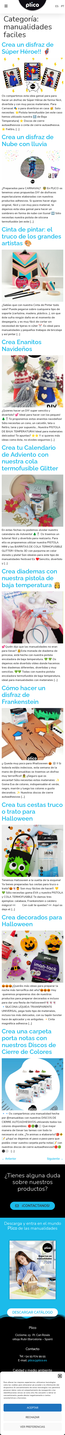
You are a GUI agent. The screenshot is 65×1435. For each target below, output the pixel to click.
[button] (60, 1376)
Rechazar (32, 1417)
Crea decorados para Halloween (32, 921)
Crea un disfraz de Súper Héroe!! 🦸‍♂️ (28, 48)
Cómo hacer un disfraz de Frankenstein (23, 694)
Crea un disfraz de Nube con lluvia (28, 140)
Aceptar (32, 1407)
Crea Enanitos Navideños (21, 345)
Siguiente (55, 1158)
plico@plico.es (37, 1360)
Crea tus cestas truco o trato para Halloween (32, 811)
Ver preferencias (32, 1426)
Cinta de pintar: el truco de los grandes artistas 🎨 (31, 236)
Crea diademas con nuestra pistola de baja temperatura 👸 (31, 578)
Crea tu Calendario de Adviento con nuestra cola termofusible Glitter (30, 458)
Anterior (9, 1158)
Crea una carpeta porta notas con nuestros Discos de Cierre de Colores (29, 1041)
